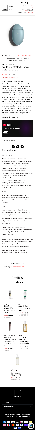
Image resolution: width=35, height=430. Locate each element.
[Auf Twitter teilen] (17, 146)
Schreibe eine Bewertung (18, 267)
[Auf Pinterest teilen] (22, 146)
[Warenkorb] (28, 3)
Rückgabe (28, 10)
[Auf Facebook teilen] (13, 146)
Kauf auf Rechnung (27, 9)
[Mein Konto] (22, 3)
